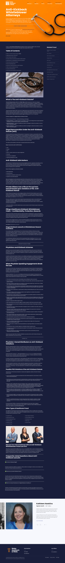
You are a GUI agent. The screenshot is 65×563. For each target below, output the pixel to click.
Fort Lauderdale (54, 551)
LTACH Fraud (49, 67)
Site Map (57, 557)
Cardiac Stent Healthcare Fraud (52, 74)
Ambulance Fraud (50, 65)
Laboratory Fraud (50, 72)
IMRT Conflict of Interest (51, 76)
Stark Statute (49, 53)
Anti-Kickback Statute (51, 55)
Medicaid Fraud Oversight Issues (51, 50)
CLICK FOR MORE (39, 520)
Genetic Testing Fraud (50, 79)
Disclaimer (47, 557)
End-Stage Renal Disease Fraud (52, 69)
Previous (38, 525)
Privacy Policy (52, 557)
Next (40, 525)
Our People (26, 551)
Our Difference (26, 553)
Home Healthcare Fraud (51, 62)
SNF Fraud (48, 60)
